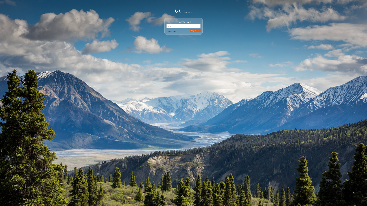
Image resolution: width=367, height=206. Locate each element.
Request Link (195, 31)
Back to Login (171, 31)
